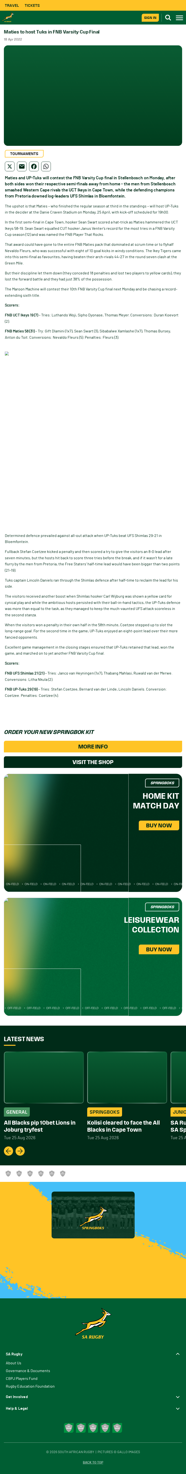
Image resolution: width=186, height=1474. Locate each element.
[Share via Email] (22, 166)
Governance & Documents (28, 1371)
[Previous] (8, 1151)
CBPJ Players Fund (22, 1379)
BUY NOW (159, 825)
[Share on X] (10, 166)
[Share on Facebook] (34, 166)
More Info (93, 746)
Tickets (32, 5)
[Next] (20, 1151)
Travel (12, 5)
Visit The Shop (93, 762)
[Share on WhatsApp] (46, 166)
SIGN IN (150, 17)
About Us (13, 1363)
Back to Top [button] (93, 1462)
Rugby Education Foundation (30, 1386)
